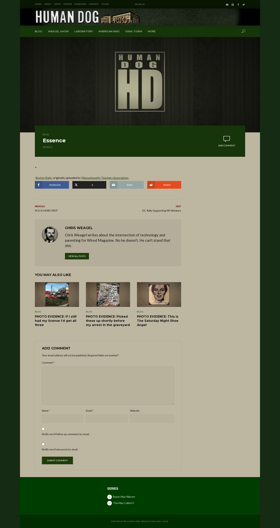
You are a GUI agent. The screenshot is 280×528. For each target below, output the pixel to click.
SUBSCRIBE (80, 4)
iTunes (105, 4)
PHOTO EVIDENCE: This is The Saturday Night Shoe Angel (157, 321)
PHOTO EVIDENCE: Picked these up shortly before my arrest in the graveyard (108, 321)
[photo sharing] (35, 167)
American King (109, 31)
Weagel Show (58, 31)
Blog (38, 31)
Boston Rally (43, 177)
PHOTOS (67, 4)
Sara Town (133, 31)
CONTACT (94, 4)
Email (89, 410)
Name (46, 410)
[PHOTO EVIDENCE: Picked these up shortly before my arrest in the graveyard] (108, 294)
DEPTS (57, 4)
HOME (38, 4)
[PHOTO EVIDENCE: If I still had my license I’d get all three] (57, 294)
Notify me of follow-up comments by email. (66, 434)
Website (134, 410)
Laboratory (83, 31)
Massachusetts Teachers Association (104, 177)
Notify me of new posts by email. (60, 449)
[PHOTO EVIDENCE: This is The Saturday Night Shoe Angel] (159, 294)
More (151, 31)
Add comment (226, 145)
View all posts (77, 256)
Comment (48, 362)
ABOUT (48, 4)
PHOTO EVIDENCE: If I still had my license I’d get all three (56, 321)
